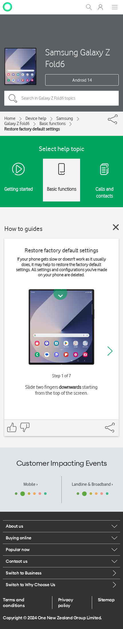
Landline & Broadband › (92, 484)
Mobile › (30, 484)
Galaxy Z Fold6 (16, 123)
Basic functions (52, 123)
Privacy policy (65, 602)
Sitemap (106, 599)
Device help (35, 118)
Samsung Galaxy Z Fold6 (77, 58)
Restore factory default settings (32, 129)
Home (9, 118)
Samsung (64, 118)
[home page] (7, 6)
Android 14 (82, 80)
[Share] (118, 117)
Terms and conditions (14, 602)
